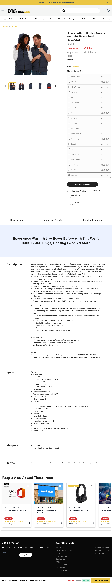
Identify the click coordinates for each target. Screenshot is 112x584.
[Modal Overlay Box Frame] (56, 292)
